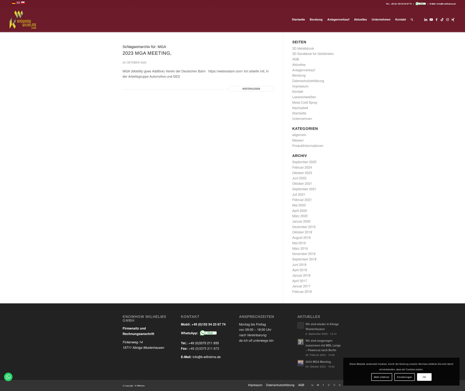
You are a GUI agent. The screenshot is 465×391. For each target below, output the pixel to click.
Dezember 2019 (304, 226)
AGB (295, 59)
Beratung (299, 75)
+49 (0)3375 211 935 (203, 342)
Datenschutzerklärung (308, 80)
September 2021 (304, 188)
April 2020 (299, 210)
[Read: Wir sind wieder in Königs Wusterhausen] (300, 325)
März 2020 (300, 215)
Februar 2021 (302, 199)
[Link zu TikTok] (442, 19)
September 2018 (304, 259)
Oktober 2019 (302, 232)
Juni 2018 (299, 264)
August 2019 (301, 237)
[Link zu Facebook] (436, 19)
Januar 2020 (301, 221)
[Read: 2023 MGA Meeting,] (300, 363)
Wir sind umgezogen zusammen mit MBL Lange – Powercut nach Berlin (323, 345)
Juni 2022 (299, 177)
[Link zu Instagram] (447, 19)
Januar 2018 (301, 275)
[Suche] (411, 19)
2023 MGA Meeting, (147, 53)
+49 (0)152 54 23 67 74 (208, 324)
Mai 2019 (299, 242)
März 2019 (300, 248)
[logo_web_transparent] (23, 19)
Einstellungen (404, 376)
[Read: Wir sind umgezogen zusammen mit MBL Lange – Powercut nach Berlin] (300, 342)
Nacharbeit (300, 107)
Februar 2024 (302, 167)
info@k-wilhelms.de (446, 3)
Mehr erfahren (381, 376)
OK (424, 376)
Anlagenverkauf (303, 69)
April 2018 (299, 269)
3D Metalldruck (303, 48)
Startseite (299, 113)
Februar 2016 (302, 291)
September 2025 (304, 161)
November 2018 (304, 253)
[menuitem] (298, 19)
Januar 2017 (301, 286)
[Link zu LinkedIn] (425, 19)
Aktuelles (299, 64)
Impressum (300, 86)
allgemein (299, 134)
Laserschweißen (304, 96)
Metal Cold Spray (304, 102)
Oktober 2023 (302, 172)
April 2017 (299, 280)
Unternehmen (302, 118)
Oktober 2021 (302, 183)
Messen (298, 140)
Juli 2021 (298, 194)
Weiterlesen (251, 88)
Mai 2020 (299, 205)
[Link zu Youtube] (431, 19)
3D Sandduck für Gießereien (313, 53)
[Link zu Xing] (453, 19)
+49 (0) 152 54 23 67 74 (401, 3)
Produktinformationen (307, 145)
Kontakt (297, 91)
